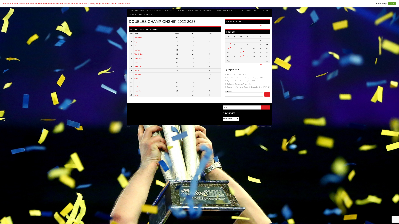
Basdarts (137, 87)
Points (177, 33)
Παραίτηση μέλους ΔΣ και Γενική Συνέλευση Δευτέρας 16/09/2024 (248, 87)
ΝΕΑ (136, 11)
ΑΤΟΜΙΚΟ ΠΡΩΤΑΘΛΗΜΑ (224, 11)
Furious (136, 70)
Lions (136, 46)
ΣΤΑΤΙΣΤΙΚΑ (264, 11)
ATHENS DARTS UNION (243, 11)
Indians (136, 95)
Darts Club (137, 91)
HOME (131, 11)
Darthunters (138, 58)
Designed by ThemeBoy (265, 126)
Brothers (137, 50)
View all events (265, 26)
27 (241, 57)
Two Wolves (138, 83)
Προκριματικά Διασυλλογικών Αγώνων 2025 (241, 81)
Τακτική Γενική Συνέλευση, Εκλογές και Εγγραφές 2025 (245, 78)
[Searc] (267, 94)
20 (241, 53)
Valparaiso (137, 42)
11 (228, 48)
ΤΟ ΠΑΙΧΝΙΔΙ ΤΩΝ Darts (184, 11)
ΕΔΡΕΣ (255, 11)
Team (136, 33)
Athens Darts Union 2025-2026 (162, 11)
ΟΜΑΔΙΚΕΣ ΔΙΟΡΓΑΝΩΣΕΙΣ (204, 11)
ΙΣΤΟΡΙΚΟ (132, 14)
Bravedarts (138, 37)
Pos (131, 33)
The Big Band (138, 54)
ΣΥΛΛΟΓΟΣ (144, 11)
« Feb (228, 61)
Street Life (137, 66)
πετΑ (136, 78)
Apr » (267, 61)
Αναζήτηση (228, 91)
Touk (136, 62)
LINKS (140, 14)
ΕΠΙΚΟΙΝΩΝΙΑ (148, 14)
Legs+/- (209, 33)
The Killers (137, 74)
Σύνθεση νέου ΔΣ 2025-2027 (236, 75)
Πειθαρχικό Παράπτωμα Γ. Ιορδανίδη (239, 84)
